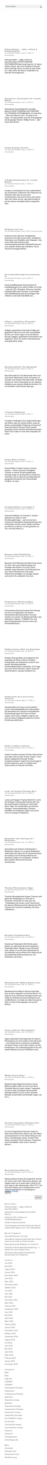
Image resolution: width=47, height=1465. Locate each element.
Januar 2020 (10, 1327)
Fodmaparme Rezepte (14, 1388)
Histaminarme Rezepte (14, 1409)
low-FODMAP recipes (13, 1418)
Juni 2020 (9, 1312)
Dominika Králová (14, 53)
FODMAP (9, 1382)
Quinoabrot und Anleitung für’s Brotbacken (19, 839)
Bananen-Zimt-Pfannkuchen (18, 554)
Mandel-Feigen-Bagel (15, 1075)
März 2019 (9, 1355)
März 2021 (9, 1303)
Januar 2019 (10, 1361)
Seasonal (8, 1434)
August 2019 (10, 1340)
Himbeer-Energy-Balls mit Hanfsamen (22, 649)
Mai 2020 (8, 1315)
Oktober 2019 (10, 1334)
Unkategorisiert (11, 1437)
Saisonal (8, 1431)
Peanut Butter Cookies (15, 459)
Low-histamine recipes (14, 1428)
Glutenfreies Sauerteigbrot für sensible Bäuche (23, 99)
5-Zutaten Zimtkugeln (15, 412)
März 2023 (9, 1282)
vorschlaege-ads (11, 1440)
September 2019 (11, 1337)
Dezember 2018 (11, 1364)
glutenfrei (8, 1403)
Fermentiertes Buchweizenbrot (19, 601)
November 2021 (11, 1300)
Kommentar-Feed (12, 1454)
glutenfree (9, 1397)
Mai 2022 (8, 1297)
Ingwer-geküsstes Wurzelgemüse (20, 1030)
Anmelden (9, 1448)
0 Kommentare (36, 231)
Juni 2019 (9, 1346)
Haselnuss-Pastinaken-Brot (17, 935)
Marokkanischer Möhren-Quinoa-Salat (22, 982)
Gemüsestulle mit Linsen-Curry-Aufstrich (20, 697)
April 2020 (9, 1318)
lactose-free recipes (13, 1412)
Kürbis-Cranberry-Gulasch (17, 746)
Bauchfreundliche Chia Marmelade (21, 367)
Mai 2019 (8, 1349)
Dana (7, 1236)
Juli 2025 (8, 1263)
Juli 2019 (8, 1343)
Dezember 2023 (11, 1275)
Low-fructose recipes (13, 1425)
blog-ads (8, 1379)
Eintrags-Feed (10, 1451)
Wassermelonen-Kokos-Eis (17, 1170)
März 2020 (9, 1321)
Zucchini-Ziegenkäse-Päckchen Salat (22, 1123)
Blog (6, 1372)
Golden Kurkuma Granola (17, 147)
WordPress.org (11, 1457)
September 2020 (11, 1309)
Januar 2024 (10, 1272)
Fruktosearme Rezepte (14, 1394)
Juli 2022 (8, 1291)
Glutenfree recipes (12, 1400)
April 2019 (9, 1352)
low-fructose (9, 1421)
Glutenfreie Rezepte (13, 1406)
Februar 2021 (10, 1306)
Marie (7, 1244)
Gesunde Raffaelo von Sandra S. (20, 507)
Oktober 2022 (10, 1288)
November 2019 (11, 1330)
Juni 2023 (9, 1278)
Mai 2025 (8, 1266)
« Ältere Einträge (11, 1191)
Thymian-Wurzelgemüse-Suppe (19, 888)
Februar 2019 (10, 1358)
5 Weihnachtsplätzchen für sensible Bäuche (21, 181)
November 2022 (11, 1285)
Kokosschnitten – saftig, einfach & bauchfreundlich (21, 50)
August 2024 (10, 1269)
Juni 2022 (9, 1294)
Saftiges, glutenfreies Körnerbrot (20, 321)
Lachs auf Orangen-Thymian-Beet (20, 791)
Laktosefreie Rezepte (13, 1415)
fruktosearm (9, 1391)
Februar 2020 (10, 1324)
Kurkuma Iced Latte (14, 229)
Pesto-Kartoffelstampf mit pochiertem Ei (22, 275)
